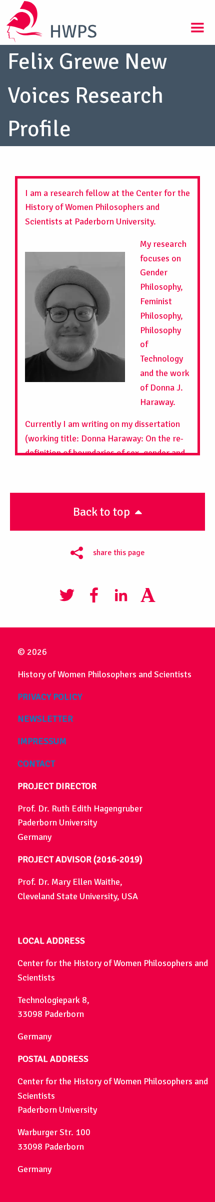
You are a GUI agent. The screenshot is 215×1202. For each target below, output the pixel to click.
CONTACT (36, 763)
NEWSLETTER (45, 718)
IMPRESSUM (42, 741)
